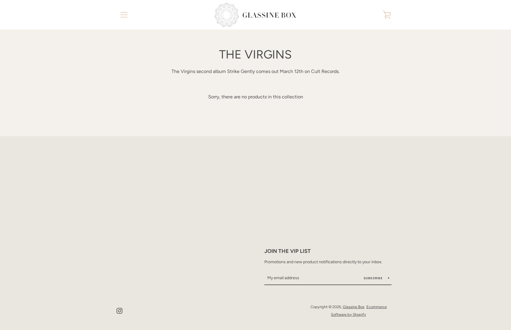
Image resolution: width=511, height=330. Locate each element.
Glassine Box (353, 307)
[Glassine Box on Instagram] (119, 310)
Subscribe (374, 278)
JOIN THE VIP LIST (287, 251)
